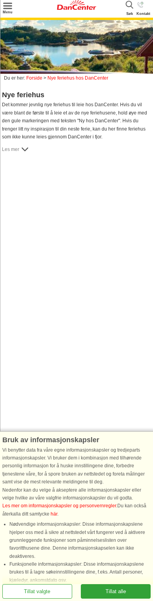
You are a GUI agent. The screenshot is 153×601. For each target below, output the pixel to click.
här (54, 513)
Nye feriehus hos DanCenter (77, 78)
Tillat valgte (37, 591)
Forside (34, 78)
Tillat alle (116, 591)
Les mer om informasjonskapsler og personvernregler (59, 505)
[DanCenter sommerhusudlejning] (76, 8)
